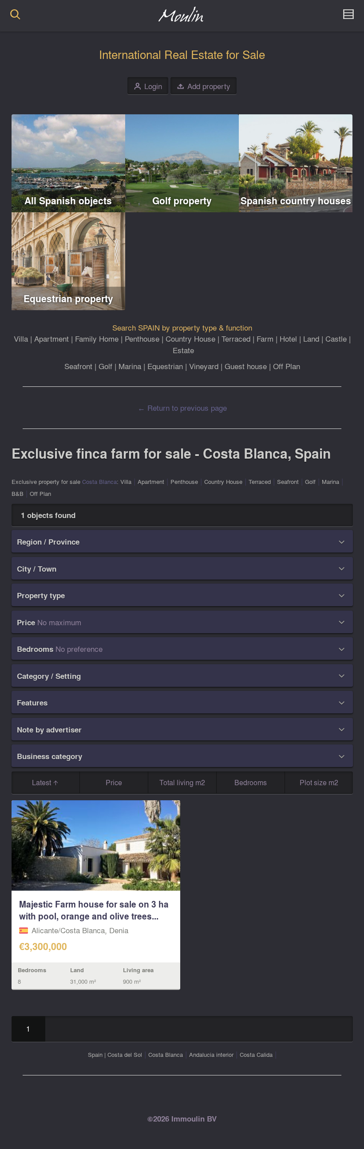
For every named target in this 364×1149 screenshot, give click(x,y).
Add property (204, 86)
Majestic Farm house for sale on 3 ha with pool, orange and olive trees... (94, 910)
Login (148, 86)
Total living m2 (182, 782)
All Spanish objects (68, 200)
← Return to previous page (182, 407)
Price (114, 782)
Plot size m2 (319, 782)
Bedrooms (250, 782)
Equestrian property (68, 298)
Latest (42, 782)
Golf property (182, 200)
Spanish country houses (296, 200)
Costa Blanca (99, 481)
